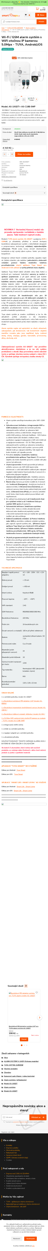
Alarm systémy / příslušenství (15, 1080)
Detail (24, 1039)
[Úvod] (11, 15)
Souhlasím (30, 1239)
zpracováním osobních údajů (20, 1122)
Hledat (41, 21)
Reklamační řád (11, 1153)
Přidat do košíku (24, 154)
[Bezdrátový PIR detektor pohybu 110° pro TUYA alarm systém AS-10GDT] (24, 1007)
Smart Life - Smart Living (26, 786)
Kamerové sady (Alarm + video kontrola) (19, 1076)
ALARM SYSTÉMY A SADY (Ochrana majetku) (21, 1061)
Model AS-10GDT (10, 1084)
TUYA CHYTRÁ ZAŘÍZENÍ (15, 28)
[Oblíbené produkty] (26, 15)
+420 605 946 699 (7, 8)
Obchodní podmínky (13, 1150)
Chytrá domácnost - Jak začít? (16, 1207)
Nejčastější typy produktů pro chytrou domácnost (23, 1204)
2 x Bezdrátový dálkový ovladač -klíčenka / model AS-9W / (23, 714)
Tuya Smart (20, 770)
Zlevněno (7, 1072)
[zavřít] (45, 2)
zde (33, 1246)
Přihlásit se (36, 1117)
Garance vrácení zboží (13, 1155)
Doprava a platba (12, 1148)
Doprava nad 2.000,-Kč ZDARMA (17, 1174)
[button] (21, 1045)
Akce (6, 1058)
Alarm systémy (9, 1087)
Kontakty (9, 1145)
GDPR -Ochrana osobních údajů (17, 1158)
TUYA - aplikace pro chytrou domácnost (20, 1202)
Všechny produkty (11, 1069)
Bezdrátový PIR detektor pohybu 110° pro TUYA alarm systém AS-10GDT (23, 1027)
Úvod (3, 28)
